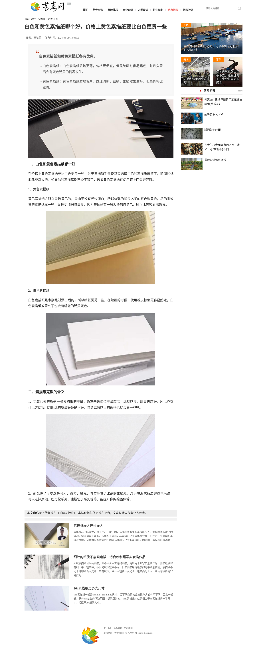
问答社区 (188, 10)
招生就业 (158, 10)
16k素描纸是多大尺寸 (89, 588)
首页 (85, 10)
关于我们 (108, 628)
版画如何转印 (212, 129)
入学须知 (143, 10)
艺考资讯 (98, 10)
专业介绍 (128, 10)
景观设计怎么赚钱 (215, 160)
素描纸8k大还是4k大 (88, 526)
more (240, 90)
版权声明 (118, 628)
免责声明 (128, 628)
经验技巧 (113, 10)
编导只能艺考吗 (213, 114)
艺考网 (41, 19)
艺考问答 (173, 10)
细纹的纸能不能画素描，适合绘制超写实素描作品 (109, 557)
